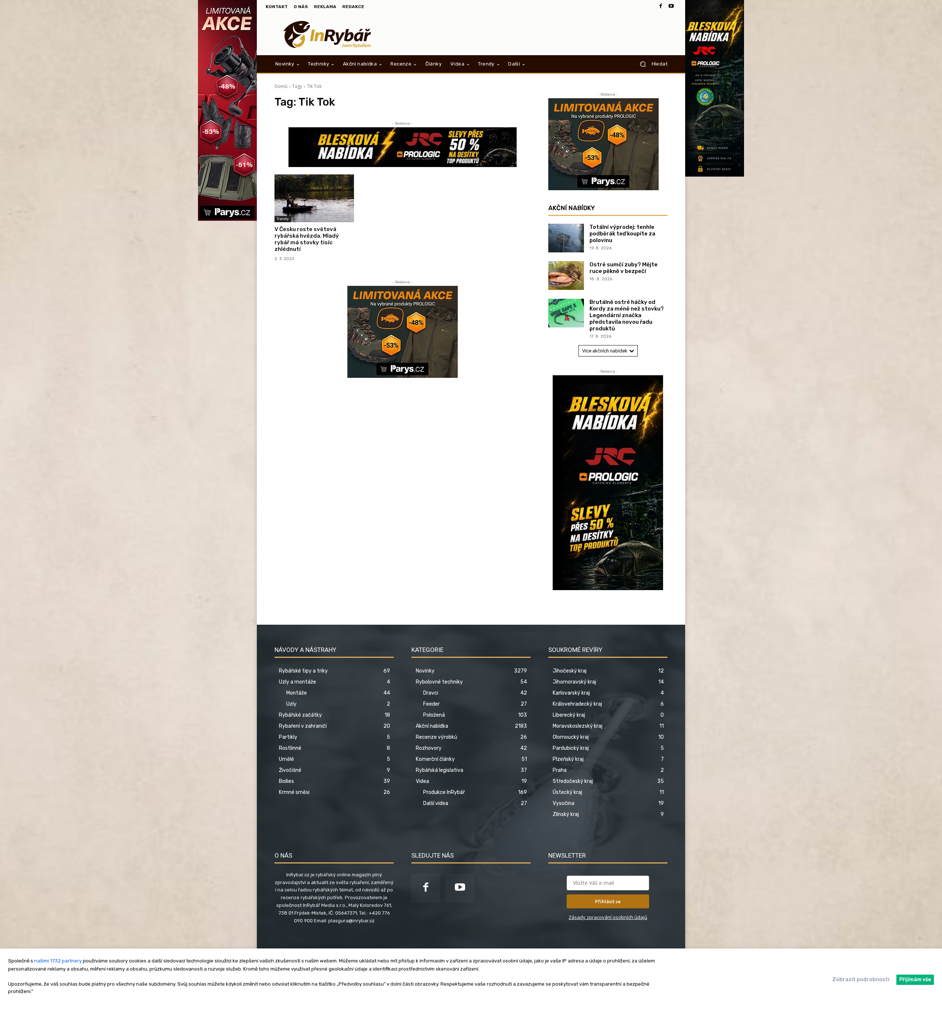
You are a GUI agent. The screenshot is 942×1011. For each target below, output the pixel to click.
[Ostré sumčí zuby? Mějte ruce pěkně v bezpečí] (566, 275)
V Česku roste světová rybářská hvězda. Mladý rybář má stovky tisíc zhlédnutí (307, 239)
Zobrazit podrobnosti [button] (860, 979)
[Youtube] (671, 6)
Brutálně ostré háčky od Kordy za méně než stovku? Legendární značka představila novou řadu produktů (626, 315)
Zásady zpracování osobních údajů (608, 917)
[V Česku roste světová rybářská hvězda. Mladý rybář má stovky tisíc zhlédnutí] (314, 198)
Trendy (283, 219)
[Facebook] (661, 6)
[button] (650, 64)
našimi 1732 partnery (58, 961)
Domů (281, 86)
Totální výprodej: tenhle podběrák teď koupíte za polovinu (622, 234)
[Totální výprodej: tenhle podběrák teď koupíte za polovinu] (566, 238)
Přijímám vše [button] (915, 979)
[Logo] (327, 34)
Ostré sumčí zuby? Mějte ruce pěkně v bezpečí (623, 267)
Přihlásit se (608, 901)
